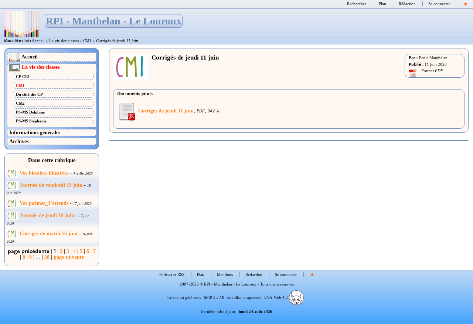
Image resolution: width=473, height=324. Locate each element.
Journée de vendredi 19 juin (51, 185)
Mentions (225, 274)
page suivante (69, 257)
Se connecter (439, 3)
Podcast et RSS (171, 274)
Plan (382, 3)
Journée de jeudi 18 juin (47, 215)
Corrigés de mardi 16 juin (49, 233)
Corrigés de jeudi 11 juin (166, 111)
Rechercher (356, 3)
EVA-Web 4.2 (276, 297)
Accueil (38, 40)
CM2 (20, 103)
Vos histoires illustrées (44, 173)
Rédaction (407, 3)
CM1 (87, 40)
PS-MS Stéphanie (31, 121)
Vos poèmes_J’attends (44, 203)
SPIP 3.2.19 (214, 297)
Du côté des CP (29, 94)
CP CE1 (23, 76)
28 (47, 257)
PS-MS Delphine (30, 112)
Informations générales (34, 132)
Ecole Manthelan (433, 57)
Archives (18, 141)
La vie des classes (64, 40)
